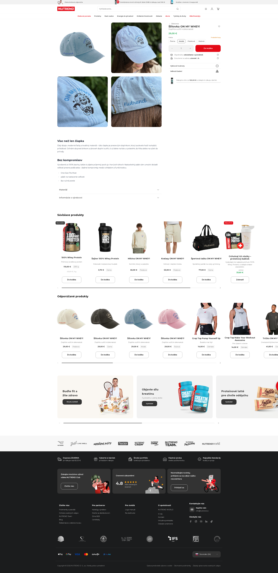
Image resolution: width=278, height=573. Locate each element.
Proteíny (97, 16)
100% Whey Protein (71, 257)
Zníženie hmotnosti (144, 16)
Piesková (191, 41)
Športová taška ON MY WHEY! (206, 258)
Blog (61, 520)
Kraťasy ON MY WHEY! (172, 258)
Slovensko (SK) (205, 554)
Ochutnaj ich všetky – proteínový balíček (240, 257)
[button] (220, 288)
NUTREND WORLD (165, 510)
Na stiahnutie (130, 513)
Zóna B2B (96, 516)
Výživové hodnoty (177, 66)
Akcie (167, 16)
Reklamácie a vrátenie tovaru (70, 523)
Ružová (201, 41)
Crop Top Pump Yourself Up (206, 338)
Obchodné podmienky (182, 566)
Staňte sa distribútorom (101, 513)
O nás (160, 514)
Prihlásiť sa (179, 488)
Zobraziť (240, 280)
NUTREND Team (65, 516)
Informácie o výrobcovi (70, 198)
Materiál (63, 190)
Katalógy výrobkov (99, 510)
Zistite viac (69, 486)
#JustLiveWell (72, 402)
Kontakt (161, 517)
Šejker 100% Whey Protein (105, 258)
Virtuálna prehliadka (165, 521)
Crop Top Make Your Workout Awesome (240, 339)
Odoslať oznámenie (165, 524)
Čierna (172, 41)
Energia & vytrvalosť (125, 16)
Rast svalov (109, 16)
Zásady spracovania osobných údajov (207, 566)
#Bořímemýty (194, 16)
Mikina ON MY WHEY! (139, 258)
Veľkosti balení (176, 71)
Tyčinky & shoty (179, 16)
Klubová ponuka (84, 16)
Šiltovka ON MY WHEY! (71, 338)
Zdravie (159, 16)
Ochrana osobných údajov (69, 513)
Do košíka (71, 280)
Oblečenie (175, 24)
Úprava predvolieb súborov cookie (159, 566)
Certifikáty (96, 520)
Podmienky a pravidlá (67, 510)
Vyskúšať (149, 404)
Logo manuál (130, 510)
